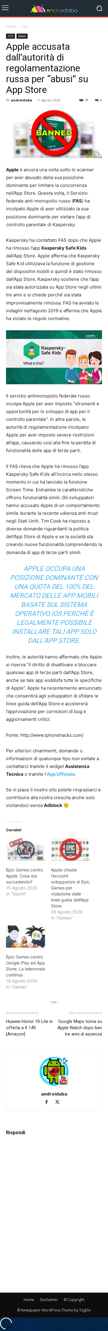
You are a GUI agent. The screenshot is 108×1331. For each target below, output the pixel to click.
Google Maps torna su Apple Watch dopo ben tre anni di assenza (79, 1028)
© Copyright (74, 1299)
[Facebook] (49, 1102)
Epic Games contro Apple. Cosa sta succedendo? (24, 875)
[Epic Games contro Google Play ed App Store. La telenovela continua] (25, 936)
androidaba (21, 100)
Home (11, 26)
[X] (59, 1102)
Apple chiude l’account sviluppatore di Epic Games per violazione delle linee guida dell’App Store (70, 887)
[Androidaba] (54, 8)
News (22, 36)
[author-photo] (54, 1085)
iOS (25, 26)
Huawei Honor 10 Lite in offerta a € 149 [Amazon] (29, 1028)
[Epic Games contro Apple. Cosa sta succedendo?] (25, 849)
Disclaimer (49, 1299)
